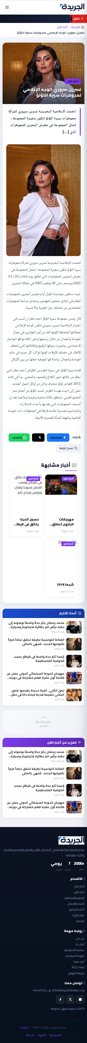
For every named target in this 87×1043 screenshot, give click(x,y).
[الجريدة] (72, 7)
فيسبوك (55, 437)
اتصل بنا (80, 944)
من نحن (80, 938)
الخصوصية (55, 1035)
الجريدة (24, 1027)
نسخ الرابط (66, 448)
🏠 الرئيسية (77, 27)
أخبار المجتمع (76, 909)
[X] (70, 999)
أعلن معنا (79, 961)
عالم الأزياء (78, 915)
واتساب (17, 437)
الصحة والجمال (76, 903)
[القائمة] (7, 7)
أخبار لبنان (79, 886)
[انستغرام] (80, 999)
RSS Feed (78, 967)
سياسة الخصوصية (74, 950)
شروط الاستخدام (75, 955)
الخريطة (30, 1035)
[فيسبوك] (60, 999)
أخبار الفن (62, 27)
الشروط (42, 1035)
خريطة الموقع (76, 973)
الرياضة (80, 921)
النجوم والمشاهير (74, 897)
